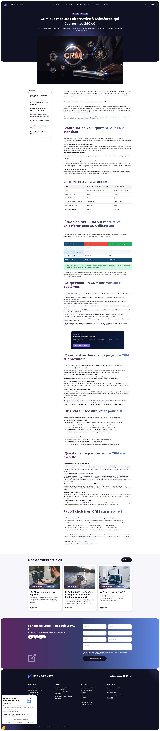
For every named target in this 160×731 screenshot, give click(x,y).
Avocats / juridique (86, 705)
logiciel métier (83, 541)
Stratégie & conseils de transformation (61, 688)
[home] (20, 4)
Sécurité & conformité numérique (61, 692)
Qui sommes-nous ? (113, 688)
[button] (57, 4)
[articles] (45, 587)
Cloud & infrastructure (35, 690)
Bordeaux (31, 717)
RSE (108, 690)
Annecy (30, 719)
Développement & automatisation (33, 693)
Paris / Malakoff (33, 714)
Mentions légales (51, 727)
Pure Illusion (42, 727)
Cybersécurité (32, 688)
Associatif (84, 692)
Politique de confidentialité (62, 727)
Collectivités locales (87, 690)
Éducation (84, 695)
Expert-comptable (86, 702)
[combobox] (145, 4)
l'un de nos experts (86, 539)
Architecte (84, 700)
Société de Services (87, 688)
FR (145, 4)
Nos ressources (111, 692)
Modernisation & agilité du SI (63, 696)
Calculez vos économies (114, 695)
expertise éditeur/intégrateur (88, 544)
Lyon (29, 712)
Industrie (83, 697)
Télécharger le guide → (81, 345)
